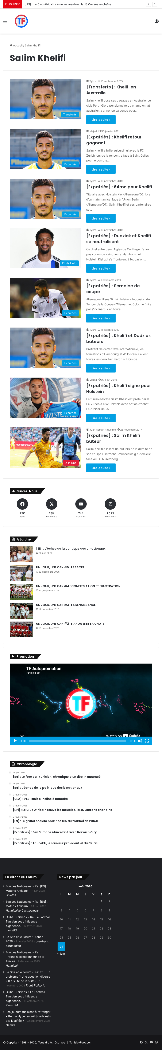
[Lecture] (15, 741)
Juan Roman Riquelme (102, 429)
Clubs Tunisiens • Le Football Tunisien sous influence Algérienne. (25, 996)
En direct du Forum (21, 877)
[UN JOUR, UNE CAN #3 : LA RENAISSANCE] (21, 611)
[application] (81, 704)
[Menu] (5, 22)
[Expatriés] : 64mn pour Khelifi (119, 187)
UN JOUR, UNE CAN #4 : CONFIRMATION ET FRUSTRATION (78, 586)
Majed (93, 131)
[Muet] (140, 741)
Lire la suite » (101, 119)
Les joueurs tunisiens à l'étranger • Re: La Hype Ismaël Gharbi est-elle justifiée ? (28, 1016)
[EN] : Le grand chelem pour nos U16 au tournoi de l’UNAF (63, 4)
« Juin (61, 953)
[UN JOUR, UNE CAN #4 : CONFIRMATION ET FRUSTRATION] (21, 592)
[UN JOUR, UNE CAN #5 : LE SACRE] (21, 573)
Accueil (17, 45)
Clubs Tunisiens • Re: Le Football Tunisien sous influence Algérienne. (28, 921)
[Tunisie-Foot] (33, 21)
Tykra (92, 81)
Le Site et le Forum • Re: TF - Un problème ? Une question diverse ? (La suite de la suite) (28, 976)
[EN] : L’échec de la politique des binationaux (70, 548)
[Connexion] (157, 22)
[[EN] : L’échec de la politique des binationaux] (21, 554)
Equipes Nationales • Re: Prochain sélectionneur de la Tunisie (25, 957)
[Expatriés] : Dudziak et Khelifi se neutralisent (118, 239)
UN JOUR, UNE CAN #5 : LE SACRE (60, 567)
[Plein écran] (147, 741)
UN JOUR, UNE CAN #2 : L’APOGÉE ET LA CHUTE (70, 624)
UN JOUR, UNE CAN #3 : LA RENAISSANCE (66, 605)
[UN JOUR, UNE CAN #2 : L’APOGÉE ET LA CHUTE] (21, 629)
